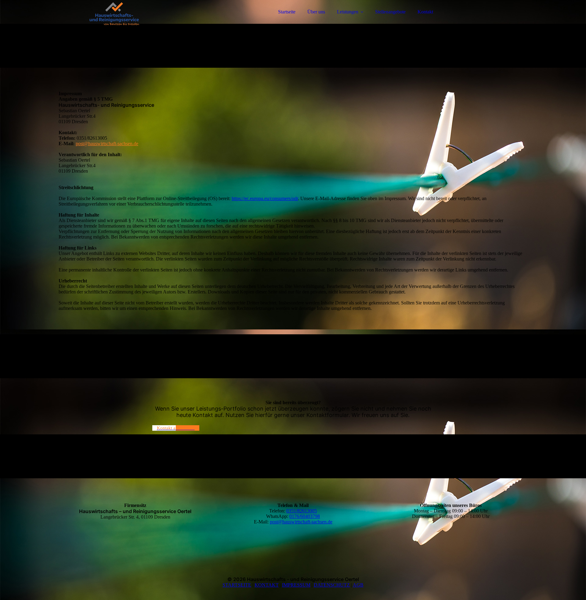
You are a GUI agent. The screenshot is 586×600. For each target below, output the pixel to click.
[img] (112, 21)
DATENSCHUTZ (332, 584)
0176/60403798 (304, 516)
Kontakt (425, 11)
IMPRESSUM (296, 584)
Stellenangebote (390, 11)
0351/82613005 (301, 510)
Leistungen (347, 11)
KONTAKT (267, 584)
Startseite (286, 11)
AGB (358, 584)
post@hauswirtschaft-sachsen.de (107, 143)
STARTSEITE (236, 584)
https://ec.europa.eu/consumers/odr (265, 198)
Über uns (316, 11)
